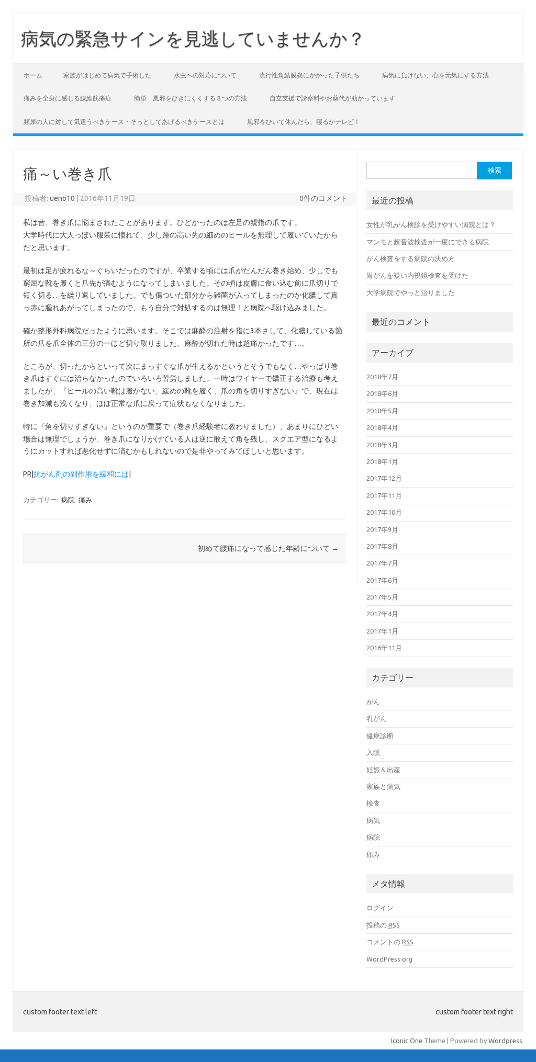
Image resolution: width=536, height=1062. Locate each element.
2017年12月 (384, 478)
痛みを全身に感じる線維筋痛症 (67, 98)
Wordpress (505, 1040)
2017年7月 (382, 563)
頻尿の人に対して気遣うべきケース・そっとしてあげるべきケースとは (124, 121)
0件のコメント (323, 198)
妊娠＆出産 (383, 769)
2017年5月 (382, 597)
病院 (68, 499)
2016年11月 (384, 647)
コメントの (390, 941)
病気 (373, 820)
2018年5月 (382, 410)
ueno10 (62, 198)
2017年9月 (382, 529)
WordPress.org (389, 959)
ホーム (33, 75)
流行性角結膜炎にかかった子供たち (309, 75)
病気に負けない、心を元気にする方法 (435, 75)
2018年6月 (382, 393)
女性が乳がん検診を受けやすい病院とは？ (431, 224)
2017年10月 (384, 512)
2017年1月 (382, 631)
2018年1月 (382, 461)
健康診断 (380, 735)
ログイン (380, 907)
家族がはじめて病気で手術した (107, 75)
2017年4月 (382, 613)
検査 (373, 803)
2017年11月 (384, 495)
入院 (373, 752)
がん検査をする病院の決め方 (410, 258)
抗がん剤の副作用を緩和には (81, 474)
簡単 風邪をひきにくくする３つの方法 (190, 98)
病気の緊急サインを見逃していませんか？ (193, 38)
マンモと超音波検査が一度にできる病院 (427, 241)
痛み (85, 499)
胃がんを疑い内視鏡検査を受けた (417, 275)
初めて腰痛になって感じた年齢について (268, 548)
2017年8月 (382, 546)
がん (373, 701)
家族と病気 (383, 786)
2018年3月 (382, 444)
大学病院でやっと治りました (410, 292)
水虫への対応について (205, 75)
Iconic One (406, 1040)
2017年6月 (382, 580)
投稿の (383, 925)
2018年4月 (382, 427)
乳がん (376, 718)
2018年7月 (382, 376)
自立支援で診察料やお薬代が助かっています (332, 98)
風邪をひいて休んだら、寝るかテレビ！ (303, 121)
